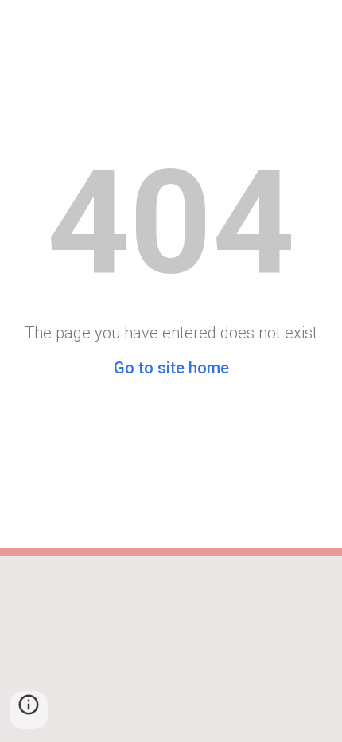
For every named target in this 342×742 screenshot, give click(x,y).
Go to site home (171, 367)
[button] (29, 710)
